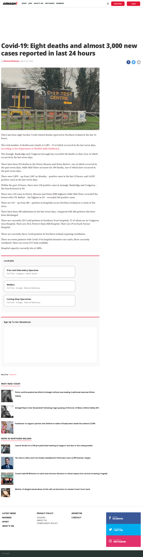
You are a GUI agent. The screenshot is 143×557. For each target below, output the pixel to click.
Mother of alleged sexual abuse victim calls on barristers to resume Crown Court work (52, 489)
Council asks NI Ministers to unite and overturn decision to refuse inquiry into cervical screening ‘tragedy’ (61, 473)
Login (133, 4)
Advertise (77, 513)
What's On (8, 526)
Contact (76, 518)
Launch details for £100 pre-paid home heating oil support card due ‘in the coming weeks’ (54, 445)
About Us (42, 520)
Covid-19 (12, 374)
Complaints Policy (47, 523)
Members (60, 3)
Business (7, 518)
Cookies (41, 518)
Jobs (30, 3)
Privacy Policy (45, 513)
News (24, 3)
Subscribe (118, 4)
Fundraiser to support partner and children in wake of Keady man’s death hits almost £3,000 (55, 423)
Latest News (9, 513)
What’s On (38, 3)
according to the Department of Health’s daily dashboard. (30, 148)
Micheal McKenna (11, 61)
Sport (5, 522)
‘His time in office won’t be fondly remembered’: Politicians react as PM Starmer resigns (52, 458)
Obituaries (50, 3)
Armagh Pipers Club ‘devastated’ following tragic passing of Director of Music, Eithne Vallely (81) (57, 408)
